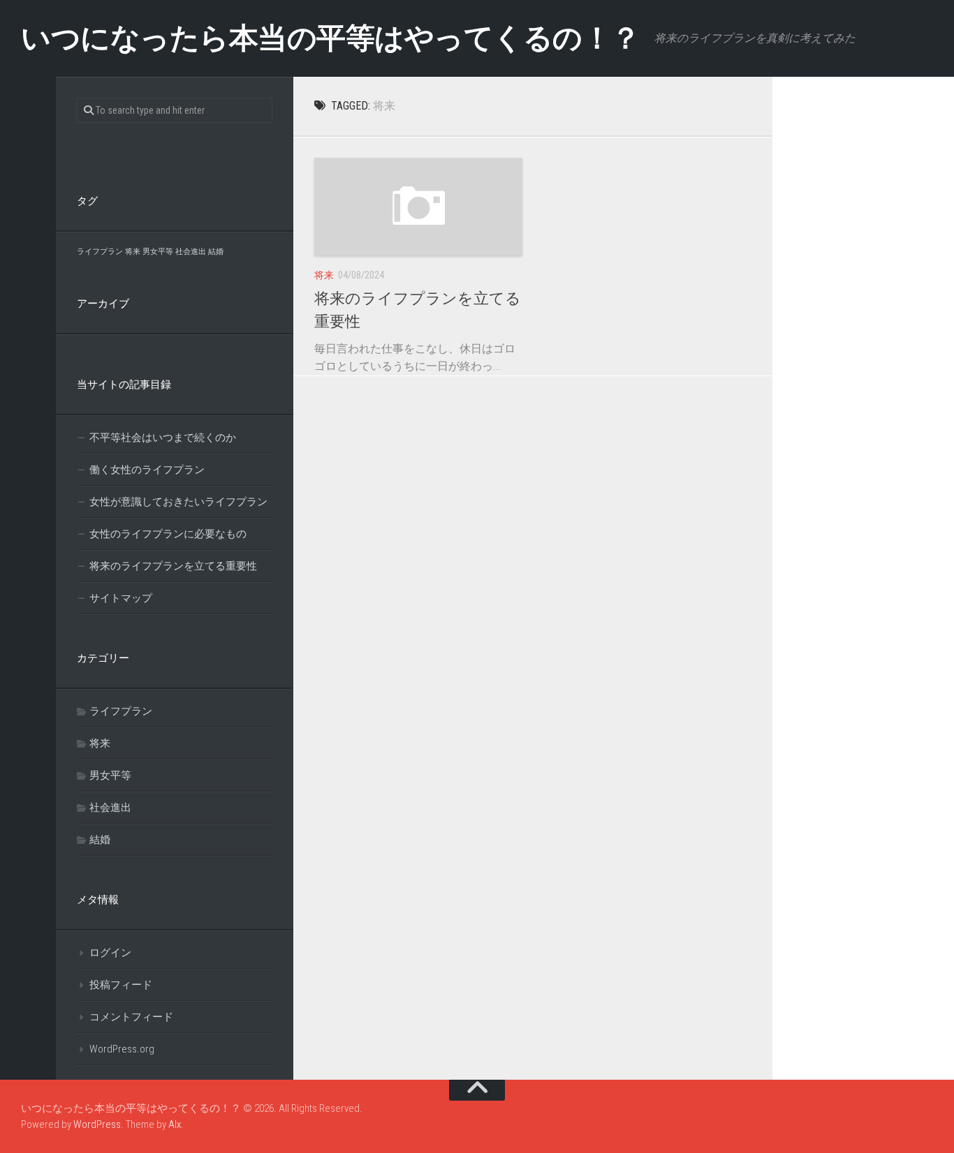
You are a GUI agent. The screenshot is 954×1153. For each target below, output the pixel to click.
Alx (174, 1124)
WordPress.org (121, 1049)
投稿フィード (120, 985)
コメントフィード (131, 1017)
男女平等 (157, 251)
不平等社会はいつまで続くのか (162, 437)
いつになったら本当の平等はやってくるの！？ (330, 38)
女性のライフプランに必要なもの (168, 534)
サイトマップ (120, 598)
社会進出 (190, 251)
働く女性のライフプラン (147, 469)
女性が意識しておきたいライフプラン (178, 502)
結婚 (215, 251)
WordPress (97, 1124)
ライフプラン (100, 251)
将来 (324, 275)
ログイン (110, 952)
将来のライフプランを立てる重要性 (173, 566)
